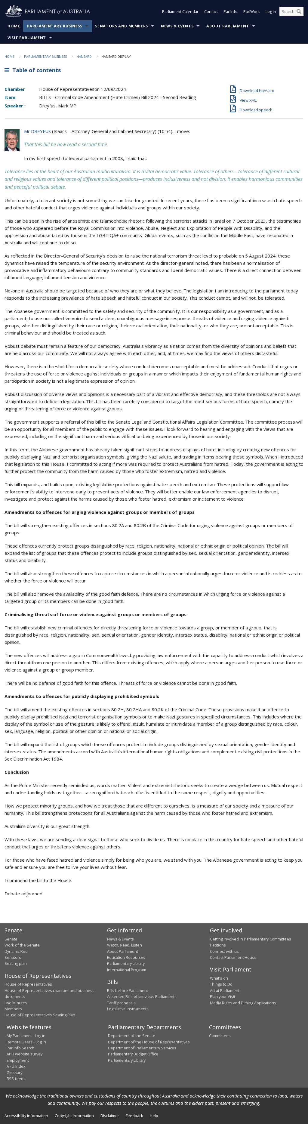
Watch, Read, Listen (124, 945)
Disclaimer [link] (109, 1115)
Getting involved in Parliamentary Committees (250, 939)
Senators (13, 957)
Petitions (218, 945)
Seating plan (16, 963)
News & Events (177, 26)
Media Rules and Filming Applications (243, 1002)
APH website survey (24, 1054)
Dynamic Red (16, 951)
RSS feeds (16, 1078)
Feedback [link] (134, 1115)
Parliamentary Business (54, 26)
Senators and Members (121, 26)
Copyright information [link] (74, 1115)
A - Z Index (16, 1066)
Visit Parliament (27, 37)
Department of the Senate (131, 1035)
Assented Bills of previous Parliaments (142, 996)
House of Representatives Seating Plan (40, 1014)
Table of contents (35, 70)
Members (13, 1008)
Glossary (14, 1072)
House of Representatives (28, 984)
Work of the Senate (22, 945)
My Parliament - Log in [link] (26, 1035)
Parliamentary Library (126, 963)
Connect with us (224, 951)
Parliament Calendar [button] (180, 11)
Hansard (84, 56)
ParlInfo (230, 11)
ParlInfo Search (20, 1048)
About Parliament (227, 26)
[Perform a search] (298, 11)
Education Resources (126, 957)
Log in (271, 11)
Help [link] (154, 1115)
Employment (18, 1060)
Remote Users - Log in (26, 1042)
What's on (219, 978)
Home (14, 26)
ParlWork (251, 11)
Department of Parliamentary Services (142, 1048)
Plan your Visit (222, 996)
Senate (11, 939)
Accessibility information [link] (26, 1115)
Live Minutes (16, 1002)
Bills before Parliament (127, 990)
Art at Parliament (224, 990)
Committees (220, 1035)
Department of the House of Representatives (149, 1042)
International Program (126, 969)
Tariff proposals (121, 1002)
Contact (211, 11)
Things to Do (221, 984)
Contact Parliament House (233, 957)
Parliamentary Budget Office (133, 1054)
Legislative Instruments (128, 1008)
